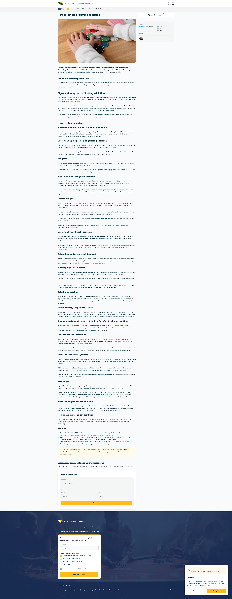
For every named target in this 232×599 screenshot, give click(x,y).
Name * (63, 492)
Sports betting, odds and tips (71, 558)
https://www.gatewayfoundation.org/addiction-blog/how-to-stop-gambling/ (86, 435)
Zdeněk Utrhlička (143, 26)
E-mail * (99, 492)
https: (128, 437)
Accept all (216, 591)
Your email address (65, 544)
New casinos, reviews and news (72, 561)
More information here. (202, 585)
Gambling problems (84, 3)
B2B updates (66, 564)
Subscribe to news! (79, 574)
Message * (63, 479)
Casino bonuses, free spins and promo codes (77, 555)
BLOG (72, 3)
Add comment (97, 503)
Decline (195, 591)
